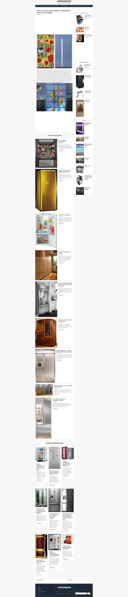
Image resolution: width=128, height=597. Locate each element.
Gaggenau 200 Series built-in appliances (87, 188)
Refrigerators (39, 14)
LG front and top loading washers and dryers (88, 16)
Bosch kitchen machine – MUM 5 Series (88, 65)
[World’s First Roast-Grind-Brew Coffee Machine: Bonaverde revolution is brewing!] (80, 184)
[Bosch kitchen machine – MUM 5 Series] (80, 72)
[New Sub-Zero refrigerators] (80, 116)
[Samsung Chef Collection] (80, 162)
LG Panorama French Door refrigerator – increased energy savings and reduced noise (68, 516)
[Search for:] (84, 10)
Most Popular (84, 13)
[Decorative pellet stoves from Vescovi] (80, 41)
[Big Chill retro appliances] (80, 31)
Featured (87, 18)
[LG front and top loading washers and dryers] (80, 24)
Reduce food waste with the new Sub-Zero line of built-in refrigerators (65, 284)
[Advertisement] (54, 24)
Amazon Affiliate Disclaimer (42, 591)
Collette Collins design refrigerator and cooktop (67, 547)
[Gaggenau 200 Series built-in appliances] (80, 194)
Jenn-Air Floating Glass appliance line (56, 82)
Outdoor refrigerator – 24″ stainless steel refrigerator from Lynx (40, 466)
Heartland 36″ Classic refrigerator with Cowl (41, 561)
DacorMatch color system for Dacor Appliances (88, 123)
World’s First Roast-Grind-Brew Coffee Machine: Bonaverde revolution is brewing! (88, 177)
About (39, 586)
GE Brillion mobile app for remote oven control (88, 145)
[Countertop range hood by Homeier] (80, 97)
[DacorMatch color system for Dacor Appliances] (80, 133)
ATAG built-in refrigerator (64, 215)
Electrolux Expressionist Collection (87, 137)
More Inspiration (84, 62)
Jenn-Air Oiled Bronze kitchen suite (42, 82)
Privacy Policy (40, 589)
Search (89, 593)
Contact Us (39, 588)
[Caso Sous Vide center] (80, 172)
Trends (84, 120)
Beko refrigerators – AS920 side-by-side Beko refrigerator (54, 472)
